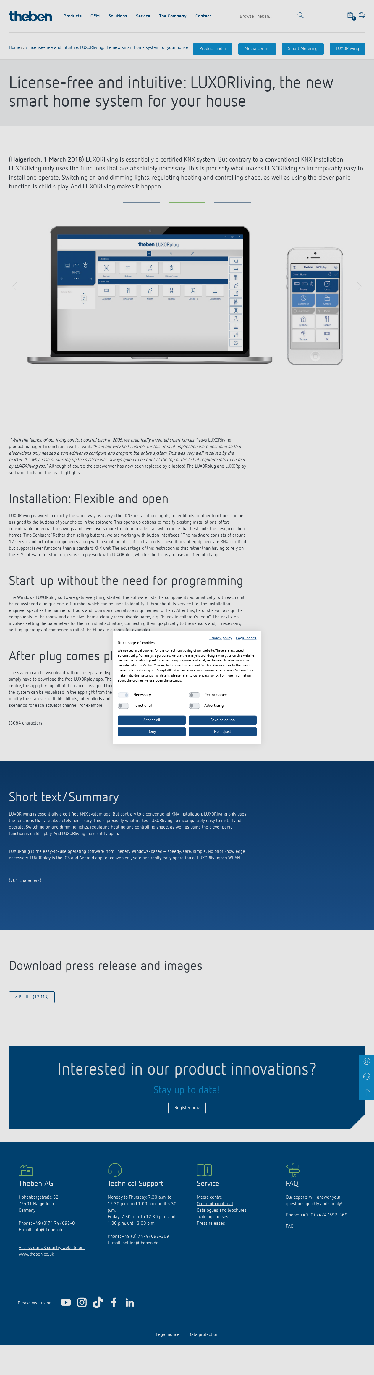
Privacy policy (220, 638)
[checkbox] (123, 695)
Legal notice (246, 638)
